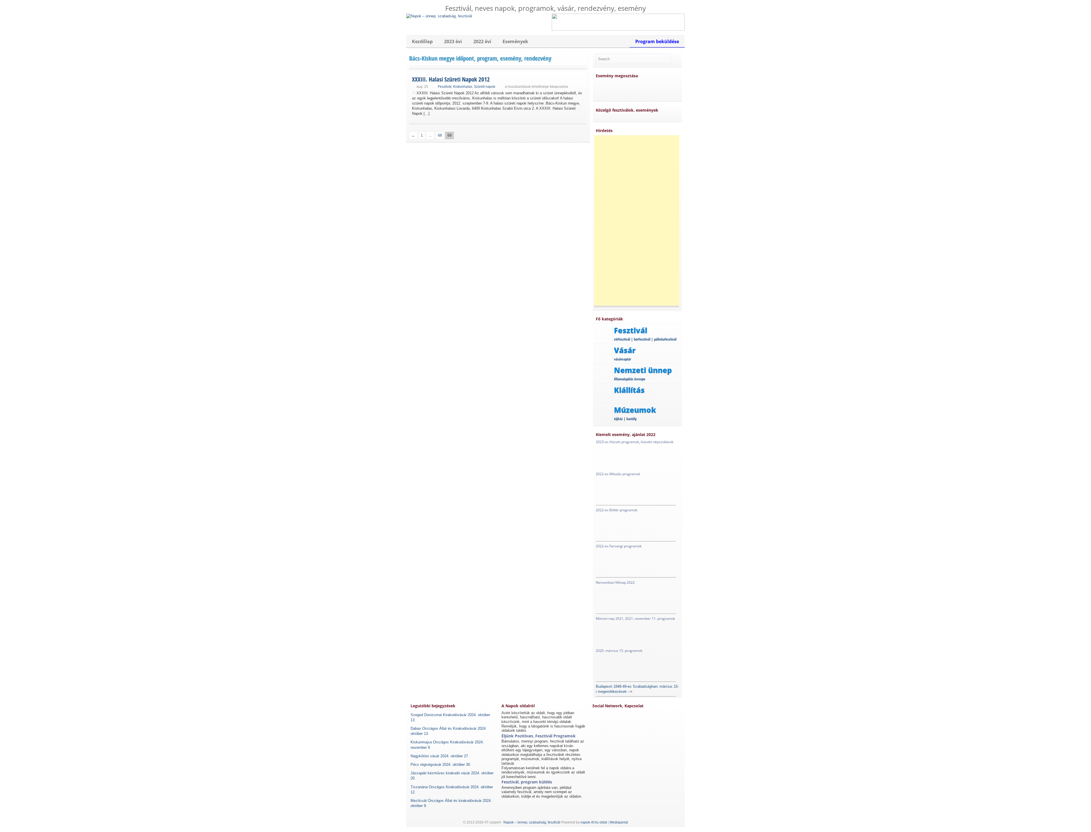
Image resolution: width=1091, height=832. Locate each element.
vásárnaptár (622, 359)
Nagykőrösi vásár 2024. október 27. (440, 756)
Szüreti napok (484, 87)
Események (515, 41)
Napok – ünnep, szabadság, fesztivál (531, 822)
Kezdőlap (422, 41)
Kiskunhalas (462, 87)
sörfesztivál (622, 339)
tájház (618, 418)
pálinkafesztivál (665, 339)
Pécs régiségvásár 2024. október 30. (441, 764)
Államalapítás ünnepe (629, 378)
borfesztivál (642, 339)
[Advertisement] (636, 220)
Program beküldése (657, 41)
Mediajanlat (619, 822)
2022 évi (482, 41)
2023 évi (453, 41)
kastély (631, 418)
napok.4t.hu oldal (593, 822)
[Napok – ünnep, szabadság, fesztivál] (439, 16)
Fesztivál (444, 87)
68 (440, 135)
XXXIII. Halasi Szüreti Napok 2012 (451, 79)
